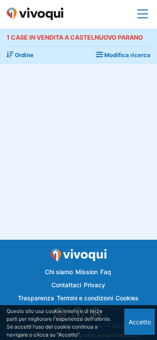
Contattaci (66, 285)
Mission (86, 271)
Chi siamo (59, 271)
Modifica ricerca (126, 54)
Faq (105, 271)
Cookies (127, 298)
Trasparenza (36, 298)
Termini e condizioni (85, 298)
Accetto (140, 322)
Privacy (94, 285)
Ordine (24, 54)
